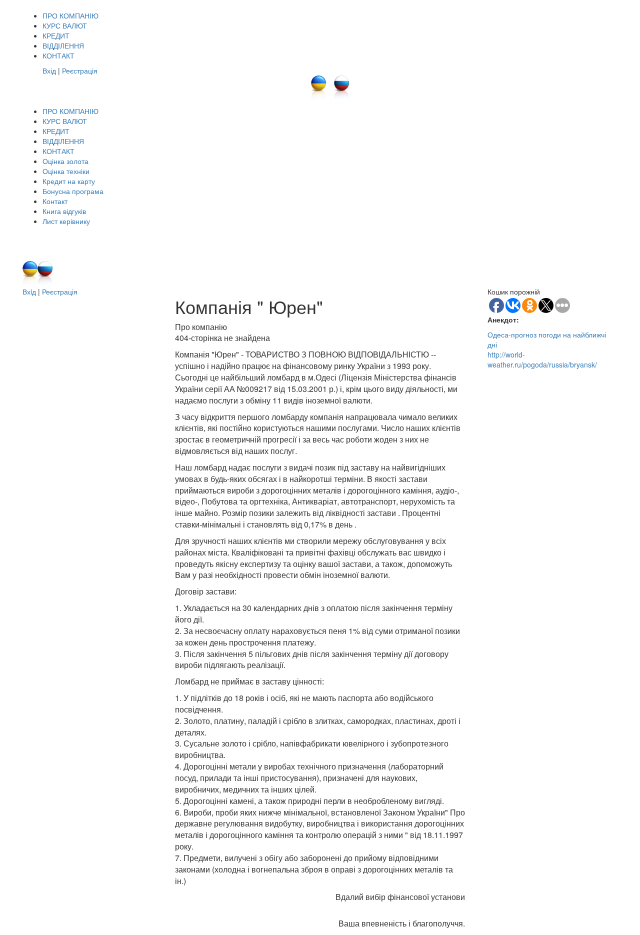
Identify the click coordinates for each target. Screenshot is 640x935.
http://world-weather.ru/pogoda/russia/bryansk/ (542, 360)
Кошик (436, 236)
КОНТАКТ (58, 55)
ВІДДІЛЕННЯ (63, 45)
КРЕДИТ (56, 35)
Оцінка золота (65, 161)
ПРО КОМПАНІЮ (70, 15)
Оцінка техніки (66, 171)
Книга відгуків (64, 211)
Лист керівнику (66, 221)
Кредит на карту (68, 181)
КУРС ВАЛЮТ (64, 25)
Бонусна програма (73, 191)
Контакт (55, 201)
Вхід (49, 71)
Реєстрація (80, 71)
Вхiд (29, 291)
